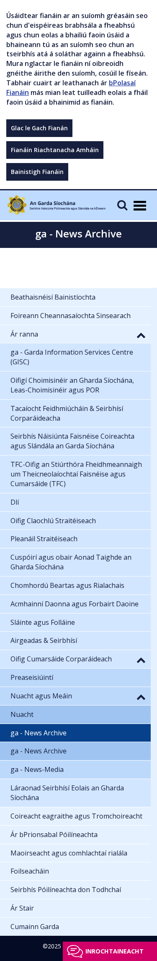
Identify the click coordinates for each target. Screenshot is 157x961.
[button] (141, 335)
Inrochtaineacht (114, 951)
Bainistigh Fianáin (37, 172)
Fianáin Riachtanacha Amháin (55, 150)
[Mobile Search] (122, 204)
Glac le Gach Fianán (39, 128)
